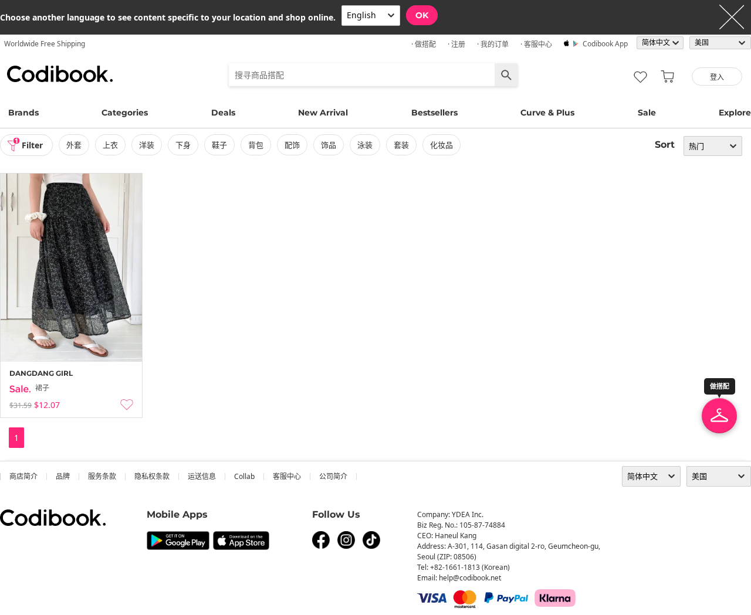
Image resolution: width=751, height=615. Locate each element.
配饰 (292, 145)
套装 (401, 145)
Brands (23, 112)
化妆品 (441, 145)
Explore (735, 112)
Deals (223, 112)
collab (244, 476)
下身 (183, 145)
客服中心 (287, 476)
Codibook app (605, 44)
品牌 (63, 476)
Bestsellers (434, 112)
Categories (125, 112)
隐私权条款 (152, 476)
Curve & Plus (547, 112)
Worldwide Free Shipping (44, 44)
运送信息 (202, 476)
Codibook (60, 74)
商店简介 (23, 476)
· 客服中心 (536, 44)
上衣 (110, 145)
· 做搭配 (423, 44)
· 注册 (456, 44)
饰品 (328, 145)
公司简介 (333, 476)
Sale (647, 112)
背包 (255, 145)
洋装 (146, 145)
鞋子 (219, 145)
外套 (74, 145)
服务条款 (102, 476)
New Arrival (323, 112)
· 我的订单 (493, 44)
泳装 (365, 145)
